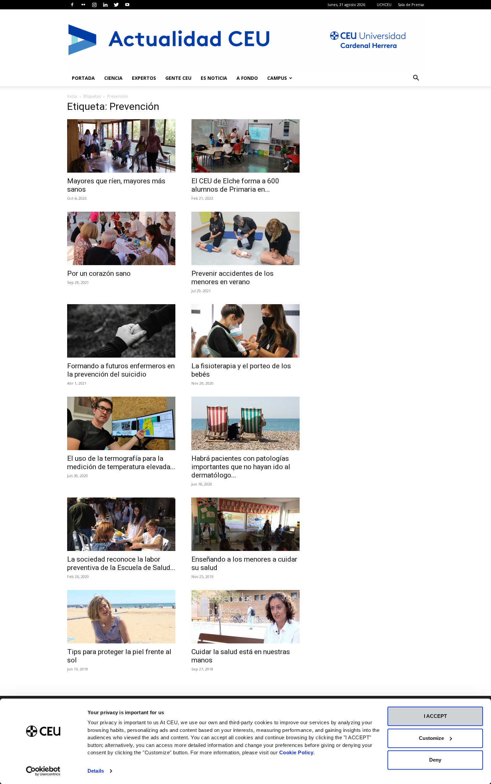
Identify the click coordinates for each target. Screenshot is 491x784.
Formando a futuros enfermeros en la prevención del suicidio (121, 370)
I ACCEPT (435, 716)
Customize (431, 738)
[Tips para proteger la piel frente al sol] (121, 616)
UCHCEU (384, 4)
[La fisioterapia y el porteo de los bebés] (245, 331)
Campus (277, 78)
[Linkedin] (105, 4)
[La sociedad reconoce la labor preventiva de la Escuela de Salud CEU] (121, 524)
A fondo (247, 78)
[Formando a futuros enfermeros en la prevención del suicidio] (121, 331)
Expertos (144, 78)
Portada (83, 78)
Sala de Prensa (411, 4)
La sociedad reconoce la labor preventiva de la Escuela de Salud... (121, 563)
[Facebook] (72, 4)
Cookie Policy (296, 752)
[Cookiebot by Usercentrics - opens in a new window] (43, 771)
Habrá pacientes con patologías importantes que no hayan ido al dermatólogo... (240, 466)
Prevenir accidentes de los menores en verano (232, 277)
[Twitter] (116, 4)
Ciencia (113, 78)
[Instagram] (94, 4)
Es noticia (214, 78)
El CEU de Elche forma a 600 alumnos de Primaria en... (235, 185)
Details (96, 771)
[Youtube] (127, 4)
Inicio (72, 96)
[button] (416, 78)
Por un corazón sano (99, 273)
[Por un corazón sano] (121, 238)
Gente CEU (178, 78)
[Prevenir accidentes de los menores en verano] (245, 238)
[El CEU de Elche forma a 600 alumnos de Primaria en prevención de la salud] (245, 146)
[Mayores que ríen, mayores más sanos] (121, 146)
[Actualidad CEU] (245, 39)
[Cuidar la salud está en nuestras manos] (245, 616)
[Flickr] (83, 4)
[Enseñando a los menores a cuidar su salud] (245, 524)
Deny (435, 760)
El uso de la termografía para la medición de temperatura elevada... (121, 462)
